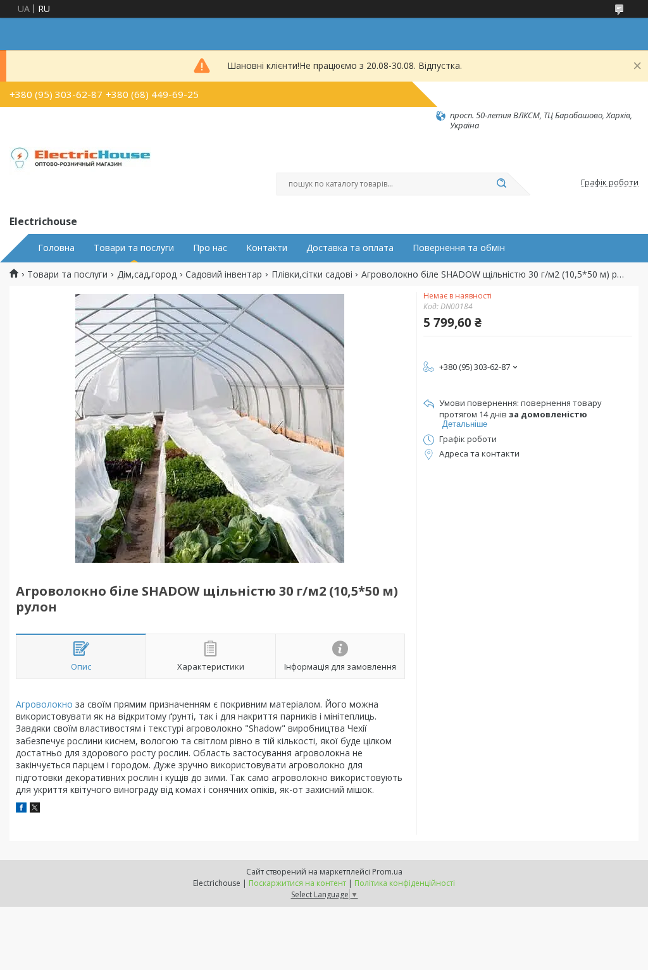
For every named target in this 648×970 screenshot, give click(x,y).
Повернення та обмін (459, 247)
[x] (35, 809)
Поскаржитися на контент (297, 883)
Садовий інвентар (223, 274)
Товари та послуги (134, 247)
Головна (56, 247)
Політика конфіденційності (404, 883)
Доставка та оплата (350, 247)
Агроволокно (44, 704)
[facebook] (21, 809)
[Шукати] (501, 184)
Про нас (210, 247)
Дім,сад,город (147, 274)
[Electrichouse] (84, 172)
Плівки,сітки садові (311, 274)
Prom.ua (387, 871)
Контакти (266, 247)
